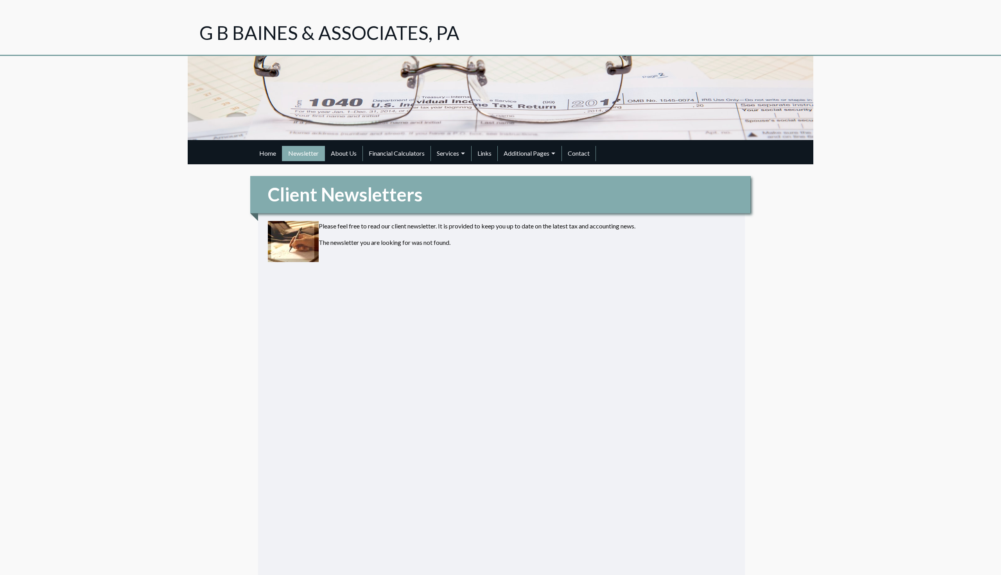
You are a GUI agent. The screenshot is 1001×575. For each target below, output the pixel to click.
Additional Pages (526, 153)
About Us (344, 153)
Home (267, 153)
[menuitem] (267, 153)
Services (448, 153)
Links (484, 153)
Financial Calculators (397, 153)
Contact (579, 153)
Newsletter (303, 153)
